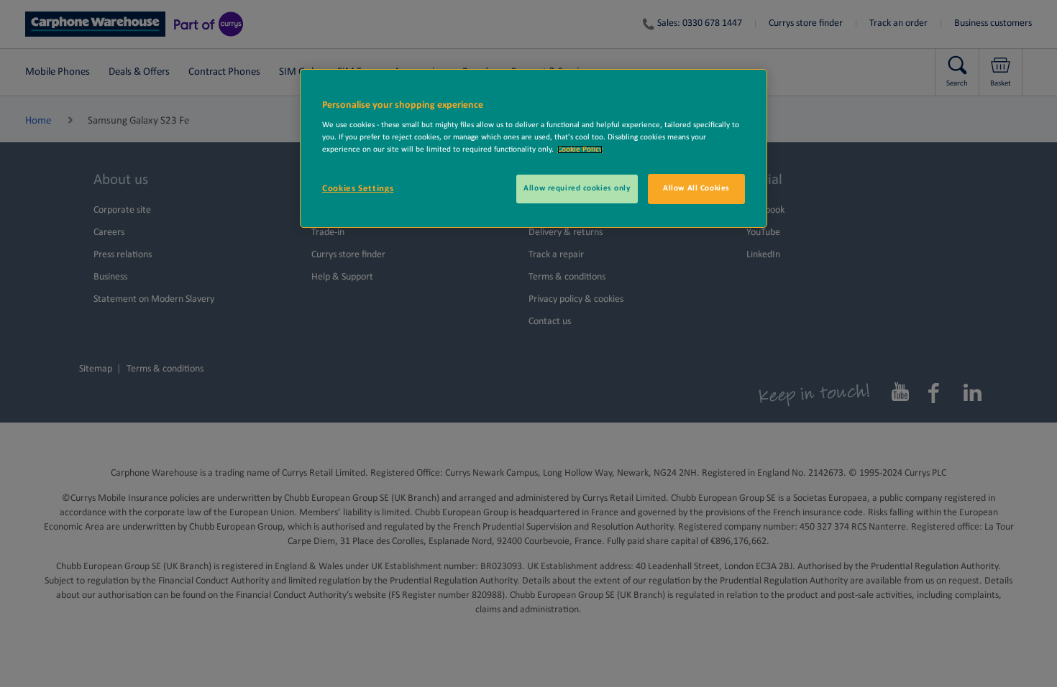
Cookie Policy (580, 149)
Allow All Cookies (696, 188)
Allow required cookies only (576, 188)
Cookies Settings (357, 188)
